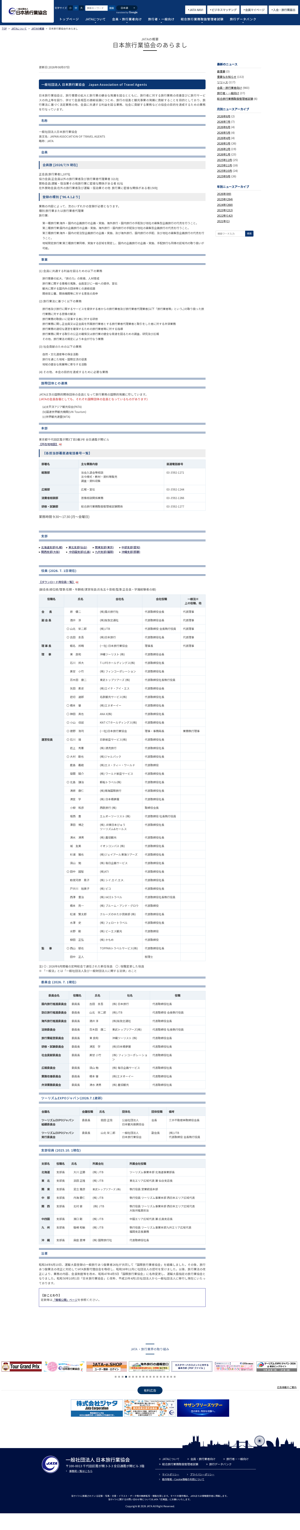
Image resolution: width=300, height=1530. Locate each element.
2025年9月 (223, 176)
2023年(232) (225, 210)
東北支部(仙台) (77, 547)
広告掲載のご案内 (287, 1387)
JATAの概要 (37, 28)
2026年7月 (223, 121)
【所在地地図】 (48, 444)
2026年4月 (223, 138)
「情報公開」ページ (65, 1300)
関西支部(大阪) (50, 552)
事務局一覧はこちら (81, 1471)
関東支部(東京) (104, 547)
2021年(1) (223, 221)
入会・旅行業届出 (284, 10)
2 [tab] (119, 1376)
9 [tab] (143, 1376)
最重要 (221, 71)
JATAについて (95, 19)
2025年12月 (224, 160)
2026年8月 (223, 116)
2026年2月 (223, 149)
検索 (111, 8)
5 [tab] (129, 1376)
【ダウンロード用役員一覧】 (57, 582)
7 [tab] (136, 1376)
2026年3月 (223, 143)
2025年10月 (224, 171)
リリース (222, 82)
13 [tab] (157, 1376)
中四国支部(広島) (79, 552)
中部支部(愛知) (131, 547)
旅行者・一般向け (161, 19)
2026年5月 (223, 132)
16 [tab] (167, 1376)
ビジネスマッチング (224, 10)
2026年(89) (224, 194)
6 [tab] (133, 1376)
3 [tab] (122, 1376)
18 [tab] (174, 1376)
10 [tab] (147, 1376)
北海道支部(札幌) (52, 547)
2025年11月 (224, 165)
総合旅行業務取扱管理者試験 (202, 19)
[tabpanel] (107, 1366)
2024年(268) (225, 205)
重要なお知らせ (226, 77)
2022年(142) (225, 215)
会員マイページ (255, 10)
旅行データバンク (243, 19)
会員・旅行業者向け (127, 19)
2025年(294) (225, 199)
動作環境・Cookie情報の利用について (183, 1479)
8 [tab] (140, 1376)
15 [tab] (164, 1376)
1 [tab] (115, 1376)
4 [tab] (126, 1376)
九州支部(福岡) (104, 552)
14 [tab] (160, 1376)
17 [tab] (171, 1376)
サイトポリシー (170, 1474)
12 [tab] (154, 1376)
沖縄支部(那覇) (131, 552)
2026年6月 (223, 127)
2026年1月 (223, 154)
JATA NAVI (196, 10)
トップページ (69, 19)
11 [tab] (150, 1376)
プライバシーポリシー (202, 1474)
